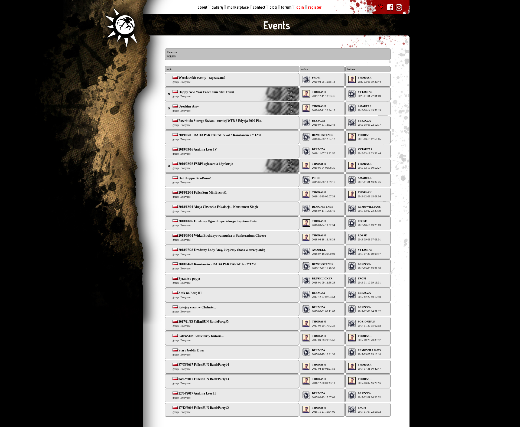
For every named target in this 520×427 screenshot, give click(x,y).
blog (273, 7)
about (203, 7)
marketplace (238, 7)
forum (286, 7)
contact (259, 7)
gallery (218, 7)
